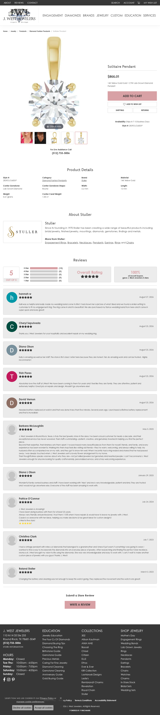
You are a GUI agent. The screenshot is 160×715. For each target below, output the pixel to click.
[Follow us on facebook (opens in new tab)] (4, 679)
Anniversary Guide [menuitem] (52, 674)
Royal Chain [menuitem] (88, 690)
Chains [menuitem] (124, 670)
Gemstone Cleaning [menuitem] (53, 670)
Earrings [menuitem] (125, 662)
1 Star (26, 280)
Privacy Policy (47, 698)
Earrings (109, 242)
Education (133, 15)
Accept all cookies (43, 707)
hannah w (25, 293)
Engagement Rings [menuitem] (131, 639)
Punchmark (85, 710)
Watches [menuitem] (125, 674)
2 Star (26, 277)
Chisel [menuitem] (85, 651)
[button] (115, 2)
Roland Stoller (27, 568)
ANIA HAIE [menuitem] (87, 643)
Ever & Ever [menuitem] (88, 666)
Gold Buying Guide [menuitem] (52, 678)
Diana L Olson (27, 472)
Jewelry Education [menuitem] (52, 635)
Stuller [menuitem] (85, 694)
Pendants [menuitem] (126, 659)
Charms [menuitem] (125, 678)
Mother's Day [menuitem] (128, 635)
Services (149, 15)
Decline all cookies (22, 707)
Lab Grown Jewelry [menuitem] (131, 647)
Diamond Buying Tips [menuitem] (53, 643)
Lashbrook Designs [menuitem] (92, 674)
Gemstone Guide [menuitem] (51, 655)
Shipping (120, 110)
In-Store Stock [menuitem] (128, 682)
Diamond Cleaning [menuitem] (52, 666)
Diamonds (73, 15)
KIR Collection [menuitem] (89, 670)
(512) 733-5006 (61, 153)
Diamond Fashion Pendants (40, 31)
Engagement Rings (55, 242)
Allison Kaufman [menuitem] (90, 639)
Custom (117, 15)
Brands (88, 15)
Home (5, 31)
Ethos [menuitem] (84, 662)
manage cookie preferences (30, 701)
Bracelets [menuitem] (126, 666)
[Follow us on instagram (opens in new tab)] (8, 679)
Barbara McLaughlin (31, 425)
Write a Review (80, 604)
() (61, 268)
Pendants (22, 31)
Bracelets (73, 242)
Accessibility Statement (105, 700)
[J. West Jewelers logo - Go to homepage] (20, 15)
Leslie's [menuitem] (85, 678)
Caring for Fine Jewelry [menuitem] (54, 662)
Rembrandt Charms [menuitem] (92, 682)
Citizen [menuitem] (85, 655)
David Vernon (27, 399)
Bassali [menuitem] (85, 647)
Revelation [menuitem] (87, 686)
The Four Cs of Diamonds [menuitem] (56, 639)
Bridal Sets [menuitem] (126, 686)
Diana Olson (26, 346)
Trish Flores (25, 373)
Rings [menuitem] (124, 651)
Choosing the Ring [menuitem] (52, 647)
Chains (130, 242)
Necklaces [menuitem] (126, 655)
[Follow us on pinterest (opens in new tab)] (13, 679)
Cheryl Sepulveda (29, 323)
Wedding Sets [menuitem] (128, 690)
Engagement (53, 15)
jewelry (13, 31)
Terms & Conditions (83, 700)
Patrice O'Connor (29, 498)
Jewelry (102, 15)
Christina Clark (28, 536)
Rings (117, 242)
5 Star (26, 268)
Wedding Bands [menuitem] (129, 643)
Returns (145, 110)
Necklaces (85, 242)
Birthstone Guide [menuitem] (51, 651)
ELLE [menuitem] (84, 659)
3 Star (26, 274)
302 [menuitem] (83, 635)
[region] (54, 83)
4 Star (26, 271)
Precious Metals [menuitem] (50, 659)
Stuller (84, 180)
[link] (7, 2)
